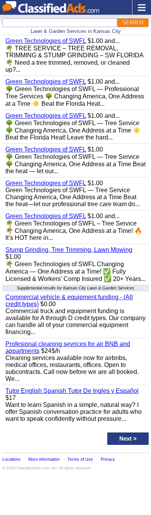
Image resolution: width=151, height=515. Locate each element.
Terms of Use (80, 459)
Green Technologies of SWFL (45, 41)
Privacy (108, 459)
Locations (11, 459)
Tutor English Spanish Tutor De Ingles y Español (72, 391)
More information (44, 459)
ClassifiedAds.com (33, 468)
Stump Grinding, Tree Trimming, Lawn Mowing (68, 249)
